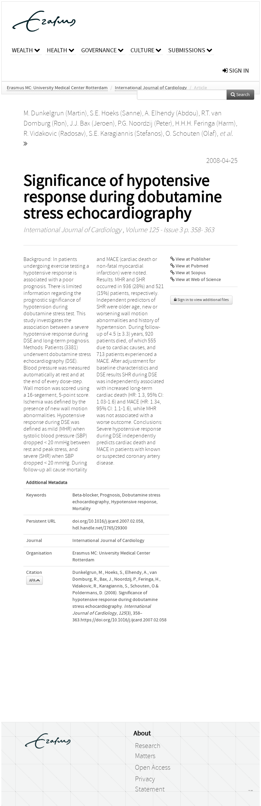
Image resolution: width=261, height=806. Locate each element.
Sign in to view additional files (203, 300)
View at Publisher (192, 259)
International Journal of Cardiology (151, 88)
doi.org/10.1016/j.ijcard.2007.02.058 (107, 521)
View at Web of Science (198, 279)
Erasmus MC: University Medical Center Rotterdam (57, 88)
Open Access (152, 768)
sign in (238, 70)
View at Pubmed (191, 266)
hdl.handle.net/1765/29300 (99, 528)
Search (242, 94)
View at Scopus (190, 273)
